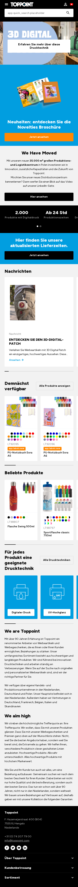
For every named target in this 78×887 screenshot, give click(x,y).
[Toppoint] (22, 4)
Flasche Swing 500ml (21, 526)
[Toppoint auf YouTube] (19, 848)
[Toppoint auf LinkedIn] (25, 848)
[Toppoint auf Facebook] (7, 848)
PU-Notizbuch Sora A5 (20, 454)
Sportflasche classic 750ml (56, 534)
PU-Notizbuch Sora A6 (56, 454)
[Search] (67, 13)
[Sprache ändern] (72, 4)
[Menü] (6, 4)
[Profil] (65, 4)
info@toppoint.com (17, 840)
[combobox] (39, 13)
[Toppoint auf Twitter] (13, 848)
